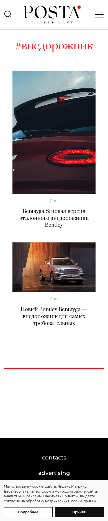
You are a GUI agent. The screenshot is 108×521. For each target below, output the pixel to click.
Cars (54, 200)
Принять (79, 512)
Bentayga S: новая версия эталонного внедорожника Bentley (53, 218)
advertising (54, 473)
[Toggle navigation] (98, 14)
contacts (54, 457)
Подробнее (28, 512)
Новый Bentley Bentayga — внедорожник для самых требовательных (54, 316)
